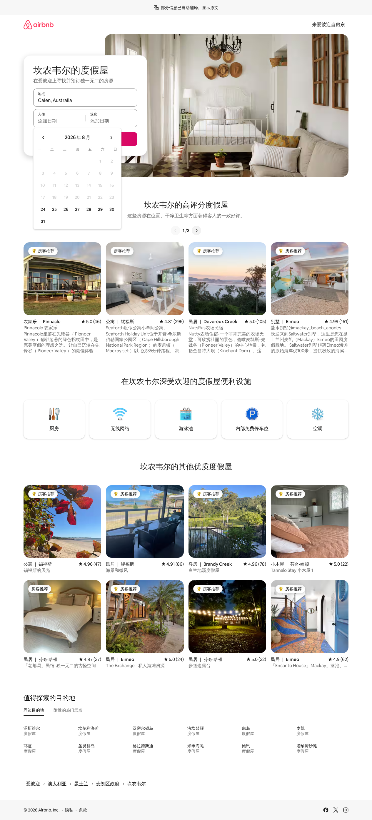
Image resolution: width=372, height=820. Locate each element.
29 (100, 209)
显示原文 (210, 7)
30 (111, 209)
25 (54, 209)
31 (43, 221)
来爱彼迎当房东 (328, 24)
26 (66, 209)
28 (88, 209)
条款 (83, 810)
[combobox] (85, 100)
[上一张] (175, 230)
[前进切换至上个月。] (43, 137)
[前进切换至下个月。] (111, 137)
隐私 (69, 810)
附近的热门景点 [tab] (68, 710)
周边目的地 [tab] (34, 710)
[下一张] (196, 230)
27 (77, 209)
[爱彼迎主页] (39, 24)
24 (43, 209)
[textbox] (59, 120)
